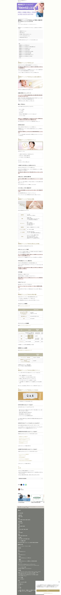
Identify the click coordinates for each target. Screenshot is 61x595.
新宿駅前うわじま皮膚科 (23, 436)
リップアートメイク (32, 564)
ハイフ (28, 573)
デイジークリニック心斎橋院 (23, 454)
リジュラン (36, 571)
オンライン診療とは (21, 578)
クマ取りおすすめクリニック (22, 557)
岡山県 (22, 532)
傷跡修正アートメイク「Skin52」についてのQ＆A (25, 56)
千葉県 (26, 519)
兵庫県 (27, 529)
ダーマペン (30, 572)
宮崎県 (22, 538)
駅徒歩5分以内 (20, 542)
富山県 (22, 522)
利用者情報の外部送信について (48, 593)
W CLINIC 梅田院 (21, 457)
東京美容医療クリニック (23, 442)
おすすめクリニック (26, 564)
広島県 (19, 532)
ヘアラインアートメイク (29, 565)
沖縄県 (19, 538)
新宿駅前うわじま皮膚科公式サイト (25, 350)
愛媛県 (19, 535)
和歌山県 (19, 529)
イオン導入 (33, 574)
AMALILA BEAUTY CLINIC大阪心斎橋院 (25, 460)
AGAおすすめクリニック (21, 554)
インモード (26, 571)
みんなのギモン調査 (23, 582)
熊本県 (28, 538)
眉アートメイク (20, 564)
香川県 (26, 535)
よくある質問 (19, 590)
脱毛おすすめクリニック (21, 551)
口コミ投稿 (19, 587)
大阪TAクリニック (22, 455)
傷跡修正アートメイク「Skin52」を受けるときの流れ (26, 51)
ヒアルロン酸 (20, 573)
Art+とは (19, 585)
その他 (19, 582)
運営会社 (30, 591)
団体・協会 (23, 568)
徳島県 (24, 535)
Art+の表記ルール (20, 584)
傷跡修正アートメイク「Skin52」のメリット (25, 48)
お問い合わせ (23, 590)
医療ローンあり (24, 542)
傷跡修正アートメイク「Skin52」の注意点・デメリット (26, 54)
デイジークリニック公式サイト (24, 325)
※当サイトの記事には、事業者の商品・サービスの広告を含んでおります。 (27, 24)
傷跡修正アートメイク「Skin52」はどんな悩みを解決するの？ (27, 46)
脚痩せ (19, 572)
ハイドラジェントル (21, 571)
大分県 (24, 538)
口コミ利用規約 (31, 590)
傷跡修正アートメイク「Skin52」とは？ (24, 45)
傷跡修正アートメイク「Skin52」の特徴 (24, 49)
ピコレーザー (24, 573)
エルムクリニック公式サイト (24, 305)
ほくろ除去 (33, 572)
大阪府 (22, 529)
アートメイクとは (25, 18)
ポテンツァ (30, 573)
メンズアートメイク (36, 565)
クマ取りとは (29, 557)
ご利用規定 (27, 590)
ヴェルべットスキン (31, 571)
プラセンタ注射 (20, 575)
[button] (59, 581)
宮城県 (19, 516)
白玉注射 (37, 574)
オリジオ (39, 571)
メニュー (43, 1)
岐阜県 (22, 526)
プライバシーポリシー (24, 591)
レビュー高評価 (29, 542)
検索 (41, 1)
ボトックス (26, 572)
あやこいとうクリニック (23, 441)
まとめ (20, 57)
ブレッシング (22, 572)
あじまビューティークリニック (24, 438)
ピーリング (24, 575)
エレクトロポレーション (21, 574)
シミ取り (37, 572)
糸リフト (34, 573)
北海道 (22, 516)
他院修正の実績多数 (35, 542)
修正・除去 (19, 568)
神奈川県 (29, 519)
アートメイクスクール (28, 568)
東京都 (24, 519)
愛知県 (24, 526)
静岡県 (19, 526)
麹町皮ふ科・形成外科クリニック (24, 439)
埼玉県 (19, 519)
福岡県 (26, 538)
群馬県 (22, 519)
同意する (48, 590)
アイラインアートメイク (21, 565)
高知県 (22, 535)
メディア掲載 (19, 591)
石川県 (19, 522)
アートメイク (20, 18)
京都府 (24, 529)
